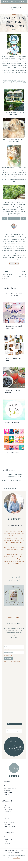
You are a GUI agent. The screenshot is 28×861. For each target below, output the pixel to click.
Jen (15, 29)
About (6, 805)
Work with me (8, 807)
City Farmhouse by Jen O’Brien (14, 850)
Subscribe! (7, 811)
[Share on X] (17, 218)
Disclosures (7, 837)
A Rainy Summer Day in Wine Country (7, 275)
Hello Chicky (16, 858)
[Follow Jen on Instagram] (12, 263)
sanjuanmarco (13, 474)
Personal (14, 14)
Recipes (6, 794)
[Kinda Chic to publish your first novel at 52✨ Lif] (14, 716)
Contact (6, 841)
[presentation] (14, 312)
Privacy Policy (8, 839)
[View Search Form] (25, 8)
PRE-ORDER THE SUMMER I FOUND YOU (14, 1)
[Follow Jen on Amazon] (18, 263)
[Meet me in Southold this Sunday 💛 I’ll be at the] (14, 679)
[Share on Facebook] (4, 218)
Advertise (7, 843)
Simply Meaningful (22, 274)
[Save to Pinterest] (11, 218)
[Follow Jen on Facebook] (10, 263)
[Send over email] (23, 218)
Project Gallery (8, 792)
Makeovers (7, 790)
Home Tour (7, 824)
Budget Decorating (10, 788)
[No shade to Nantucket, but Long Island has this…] (14, 691)
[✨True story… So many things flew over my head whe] (14, 703)
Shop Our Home (9, 822)
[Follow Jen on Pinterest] (15, 263)
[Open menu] (14, 13)
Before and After (9, 786)
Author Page (8, 809)
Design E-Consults (9, 826)
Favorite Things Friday (12, 422)
